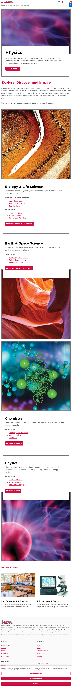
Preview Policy (5, 656)
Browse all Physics (13, 490)
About (38, 645)
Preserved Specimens (17, 203)
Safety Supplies (15, 435)
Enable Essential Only (36, 678)
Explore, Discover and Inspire (26, 82)
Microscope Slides (15, 213)
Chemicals (13, 438)
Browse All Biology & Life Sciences (19, 224)
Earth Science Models (17, 260)
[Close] (69, 668)
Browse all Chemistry (14, 443)
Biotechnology (14, 206)
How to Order (4, 653)
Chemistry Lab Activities (18, 433)
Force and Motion (15, 480)
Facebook (3, 665)
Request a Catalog (5, 645)
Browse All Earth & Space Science (19, 268)
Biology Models (15, 215)
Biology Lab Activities (17, 218)
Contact (38, 648)
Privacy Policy (40, 653)
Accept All (36, 683)
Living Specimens (15, 201)
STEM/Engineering (16, 482)
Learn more (13, 68)
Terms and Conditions (42, 650)
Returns (3, 650)
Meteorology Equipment (18, 258)
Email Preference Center (43, 663)
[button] (59, 2)
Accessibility (40, 656)
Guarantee (3, 648)
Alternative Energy (16, 485)
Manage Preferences (36, 673)
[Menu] (1, 1)
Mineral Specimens (16, 263)
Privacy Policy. (38, 670)
